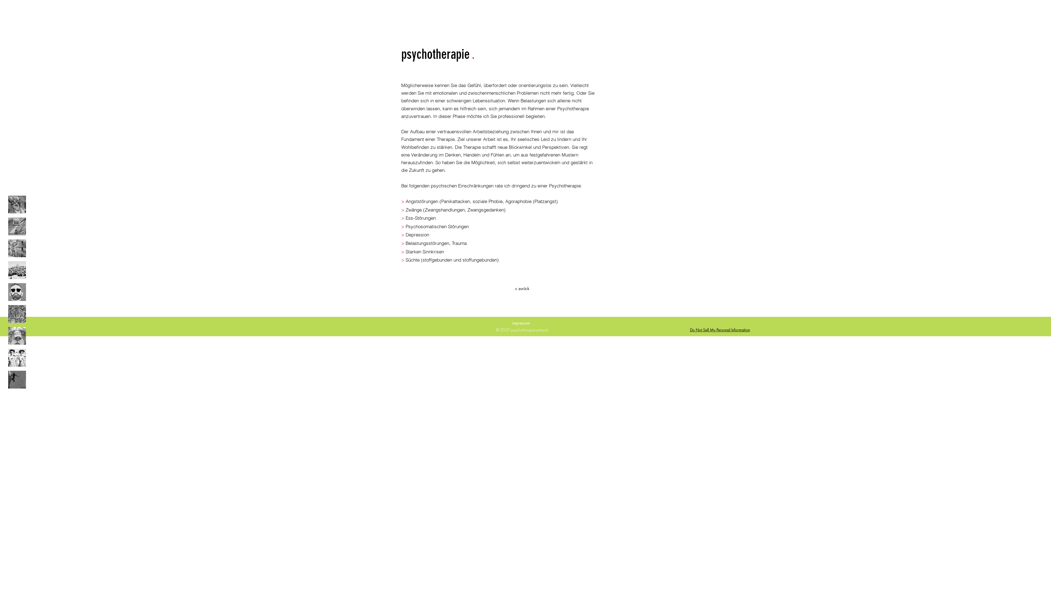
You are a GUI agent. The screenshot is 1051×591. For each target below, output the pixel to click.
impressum (522, 323)
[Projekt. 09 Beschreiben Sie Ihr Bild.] (17, 380)
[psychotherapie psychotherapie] (17, 204)
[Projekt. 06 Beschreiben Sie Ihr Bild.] (17, 314)
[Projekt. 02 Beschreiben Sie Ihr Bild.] (17, 226)
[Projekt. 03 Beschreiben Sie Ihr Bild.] (17, 248)
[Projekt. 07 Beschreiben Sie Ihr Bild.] (17, 336)
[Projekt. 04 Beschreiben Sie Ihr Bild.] (17, 270)
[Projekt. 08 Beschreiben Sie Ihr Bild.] (17, 358)
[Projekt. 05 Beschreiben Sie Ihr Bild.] (17, 292)
